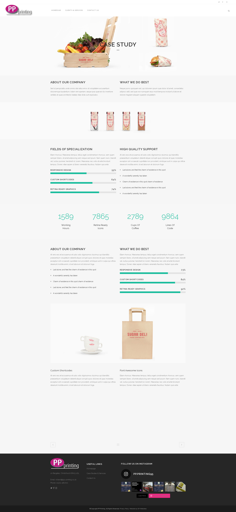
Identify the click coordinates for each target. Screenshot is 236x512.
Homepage (91, 469)
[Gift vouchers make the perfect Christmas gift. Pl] (181, 487)
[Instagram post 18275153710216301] (137, 487)
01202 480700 (62, 483)
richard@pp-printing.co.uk (66, 480)
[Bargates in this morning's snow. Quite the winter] (148, 487)
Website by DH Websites (138, 509)
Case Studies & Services (96, 473)
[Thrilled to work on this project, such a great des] (170, 487)
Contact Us (91, 478)
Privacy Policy (124, 509)
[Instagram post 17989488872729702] (159, 487)
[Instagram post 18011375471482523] (126, 487)
